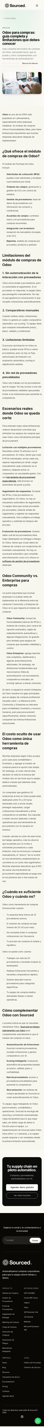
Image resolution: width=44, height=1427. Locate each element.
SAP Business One (31, 1312)
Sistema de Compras (10, 1293)
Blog (4, 1367)
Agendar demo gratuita (22, 1187)
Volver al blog (10, 18)
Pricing (5, 1386)
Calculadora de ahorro (11, 1377)
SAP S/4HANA (29, 1293)
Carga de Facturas (9, 1327)
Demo (4, 1363)
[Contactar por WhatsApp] (38, 1421)
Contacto (5, 1391)
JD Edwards (28, 1317)
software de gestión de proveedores (21, 561)
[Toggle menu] (37, 5)
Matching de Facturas (10, 1322)
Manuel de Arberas (30, 63)
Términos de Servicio (32, 1367)
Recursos (6, 1372)
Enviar (35, 1240)
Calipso (27, 1303)
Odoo (26, 1307)
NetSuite (27, 1322)
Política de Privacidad (32, 1363)
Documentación (8, 1382)
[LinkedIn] (22, 1417)
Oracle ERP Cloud (31, 1298)
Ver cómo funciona (22, 1195)
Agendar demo (8, 1396)
